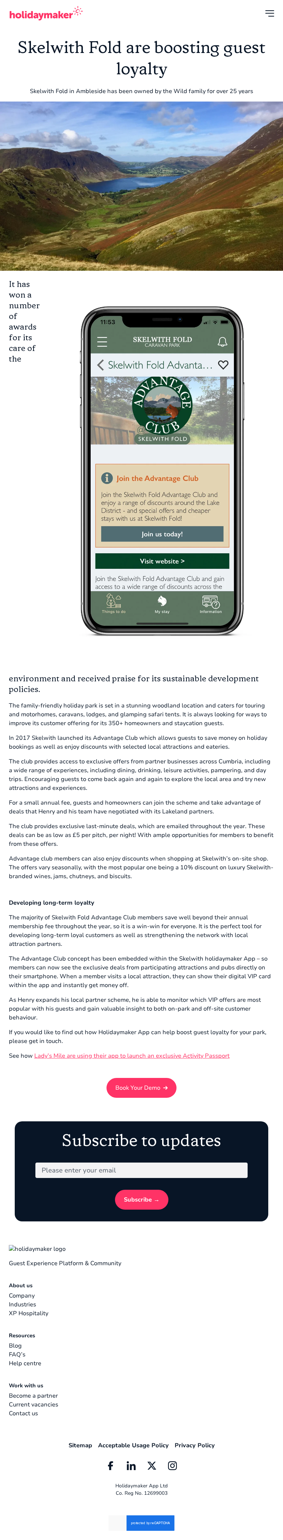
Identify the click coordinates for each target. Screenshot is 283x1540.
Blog (15, 1346)
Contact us (23, 1413)
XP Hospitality (28, 1313)
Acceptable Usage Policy (133, 1445)
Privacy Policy (195, 1445)
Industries (22, 1305)
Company (22, 1296)
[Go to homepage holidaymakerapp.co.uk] (46, 13)
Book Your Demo (137, 1088)
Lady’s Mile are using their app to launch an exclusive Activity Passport (132, 1056)
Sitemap (80, 1445)
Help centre (25, 1363)
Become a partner (33, 1396)
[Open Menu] (269, 13)
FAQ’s (17, 1355)
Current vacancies (33, 1405)
